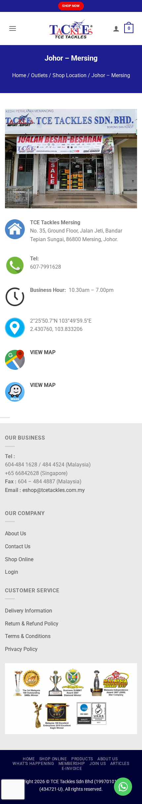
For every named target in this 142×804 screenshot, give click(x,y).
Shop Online (19, 559)
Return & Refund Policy (31, 623)
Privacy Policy (21, 649)
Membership (71, 763)
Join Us (97, 763)
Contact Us (17, 546)
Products (82, 759)
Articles (119, 763)
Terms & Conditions (28, 636)
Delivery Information (28, 611)
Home (19, 75)
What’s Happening (33, 763)
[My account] (116, 28)
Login (11, 572)
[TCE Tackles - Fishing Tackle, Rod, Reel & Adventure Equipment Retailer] (71, 28)
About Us (15, 533)
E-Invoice (72, 768)
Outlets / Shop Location (59, 75)
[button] (13, 28)
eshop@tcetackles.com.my (53, 490)
